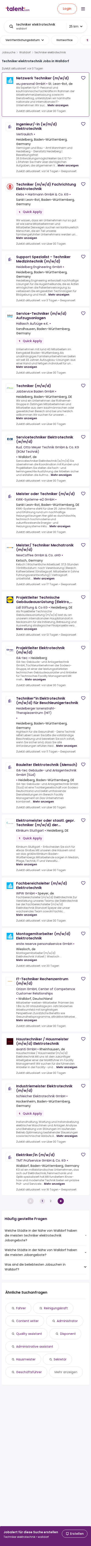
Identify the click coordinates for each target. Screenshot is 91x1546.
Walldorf (25, 52)
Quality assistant (29, 1334)
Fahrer (21, 1308)
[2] (61, 1201)
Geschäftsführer (29, 1372)
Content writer (27, 1321)
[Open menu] (83, 8)
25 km (73, 26)
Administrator (67, 1321)
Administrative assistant (34, 1346)
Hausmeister (26, 1359)
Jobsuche (8, 52)
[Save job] (83, 78)
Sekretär (60, 1359)
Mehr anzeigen (57, 105)
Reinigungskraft (56, 1308)
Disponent (68, 1334)
